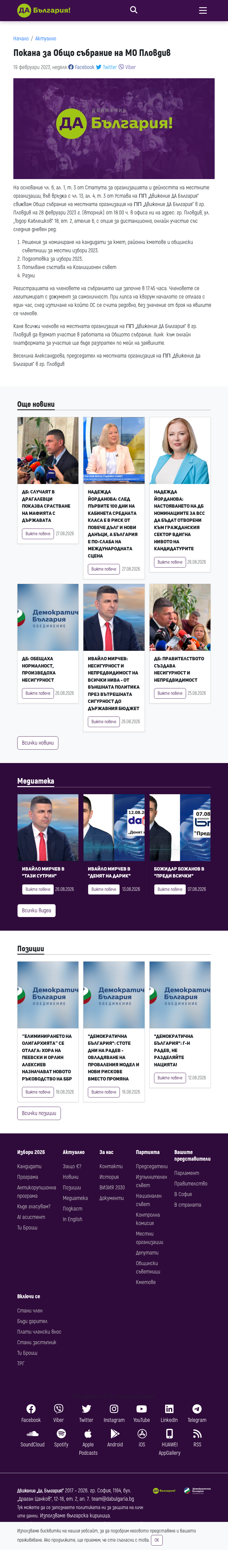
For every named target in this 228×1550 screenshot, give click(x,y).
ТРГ (20, 1363)
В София (183, 1194)
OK (157, 1540)
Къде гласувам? (33, 1206)
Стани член (30, 1310)
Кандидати (29, 1166)
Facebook (84, 67)
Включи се (28, 1296)
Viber (130, 67)
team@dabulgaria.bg (112, 1498)
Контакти (111, 1166)
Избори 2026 (31, 1152)
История (109, 1176)
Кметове (146, 1282)
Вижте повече (38, 534)
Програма (27, 1176)
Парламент (186, 1173)
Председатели (152, 1166)
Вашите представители (192, 1155)
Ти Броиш (27, 1227)
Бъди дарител (32, 1321)
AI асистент (31, 1217)
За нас (106, 1152)
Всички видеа (36, 910)
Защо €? (72, 1166)
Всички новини (38, 742)
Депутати (147, 1252)
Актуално (45, 38)
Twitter (109, 67)
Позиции (30, 949)
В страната (187, 1204)
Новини (70, 1176)
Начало (21, 38)
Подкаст (72, 1208)
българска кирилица (88, 1515)
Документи (112, 1198)
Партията (148, 1152)
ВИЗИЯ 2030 (112, 1187)
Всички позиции (39, 1113)
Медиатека (35, 781)
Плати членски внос (39, 1331)
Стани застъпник (36, 1342)
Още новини (36, 404)
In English (72, 1219)
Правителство (190, 1183)
